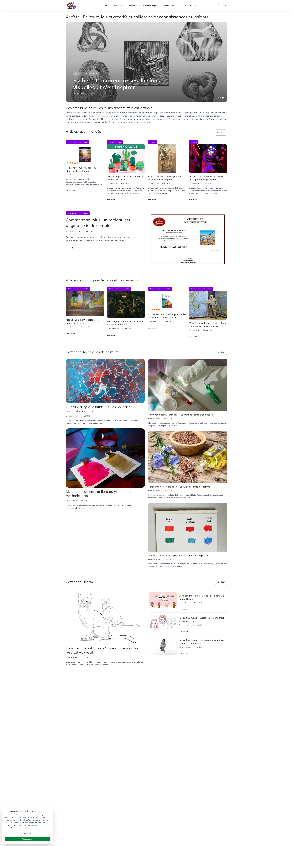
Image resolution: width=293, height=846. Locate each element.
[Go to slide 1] (218, 97)
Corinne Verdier (112, 184)
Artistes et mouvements (129, 5)
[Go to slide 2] (220, 97)
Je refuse (27, 833)
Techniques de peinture (151, 5)
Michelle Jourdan (72, 175)
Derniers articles (111, 5)
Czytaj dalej (72, 247)
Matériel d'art (176, 5)
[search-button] (219, 5)
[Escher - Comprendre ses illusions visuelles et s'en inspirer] (146, 62)
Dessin (166, 5)
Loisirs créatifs (190, 5)
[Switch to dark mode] (225, 5)
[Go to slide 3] (223, 98)
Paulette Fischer (79, 94)
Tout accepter (27, 839)
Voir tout (221, 132)
